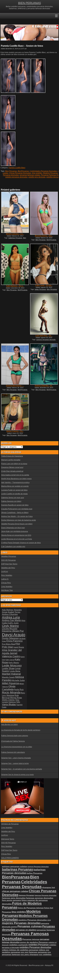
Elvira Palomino (14, 641)
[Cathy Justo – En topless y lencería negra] (44, 264)
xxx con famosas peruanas (34, 952)
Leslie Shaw (8, 668)
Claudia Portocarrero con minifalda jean (16, 509)
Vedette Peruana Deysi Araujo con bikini (17, 524)
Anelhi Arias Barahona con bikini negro (16, 479)
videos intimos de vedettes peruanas (20, 950)
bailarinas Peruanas (15, 238)
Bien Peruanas (11, 171)
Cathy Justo (13, 623)
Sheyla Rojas (16, 697)
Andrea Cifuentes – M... (44, 386)
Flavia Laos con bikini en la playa (14, 464)
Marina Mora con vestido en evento (15, 486)
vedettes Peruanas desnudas (35, 947)
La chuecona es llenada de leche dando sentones (20, 730)
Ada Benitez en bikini (9, 725)
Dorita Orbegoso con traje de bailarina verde (18, 520)
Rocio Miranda (11, 692)
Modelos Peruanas (50, 173)
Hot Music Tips (7, 590)
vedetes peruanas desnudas (16, 177)
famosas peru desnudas (14, 898)
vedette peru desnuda (36, 177)
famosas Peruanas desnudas (45, 895)
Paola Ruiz (19, 689)
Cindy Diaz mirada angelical (12, 471)
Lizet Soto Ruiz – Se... (43, 336)
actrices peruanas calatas (14, 866)
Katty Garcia (10, 660)
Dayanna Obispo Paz (13, 631)
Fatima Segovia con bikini (11, 501)
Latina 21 (5, 579)
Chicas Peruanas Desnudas (20, 173)
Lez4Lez (4, 572)
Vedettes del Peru (8, 568)
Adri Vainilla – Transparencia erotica (15, 483)
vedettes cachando (18, 945)
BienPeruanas (23, 171)
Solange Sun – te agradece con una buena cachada (21, 769)
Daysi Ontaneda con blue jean (13, 528)
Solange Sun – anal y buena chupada (16, 758)
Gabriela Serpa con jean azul (12, 498)
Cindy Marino (10, 625)
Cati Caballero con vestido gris (13, 547)
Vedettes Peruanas (8, 556)
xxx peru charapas (29, 954)
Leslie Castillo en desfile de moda (14, 494)
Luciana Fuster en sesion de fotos (14, 490)
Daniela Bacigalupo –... (15, 386)
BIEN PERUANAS (29, 3)
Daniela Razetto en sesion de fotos (14, 505)
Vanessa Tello (14, 702)
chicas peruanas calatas (15, 891)
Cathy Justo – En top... (44, 285)
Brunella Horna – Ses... (44, 236)
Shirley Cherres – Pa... (15, 431)
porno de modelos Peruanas (34, 942)
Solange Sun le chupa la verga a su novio (17, 775)
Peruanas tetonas (31, 939)
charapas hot (48, 887)
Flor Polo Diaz (11, 645)
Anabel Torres (14, 612)
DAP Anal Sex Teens (9, 564)
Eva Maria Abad (8, 644)
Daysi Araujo (13, 634)
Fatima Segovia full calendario (13, 752)
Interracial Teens (7, 839)
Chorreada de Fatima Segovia (13, 741)
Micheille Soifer (18, 680)
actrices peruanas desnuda (45, 339)
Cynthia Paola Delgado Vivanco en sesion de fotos (21, 543)
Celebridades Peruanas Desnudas (43, 171)
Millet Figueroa (10, 683)
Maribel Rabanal (11, 673)
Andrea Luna (11, 617)
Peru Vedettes (6, 575)
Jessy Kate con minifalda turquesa (14, 531)
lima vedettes (37, 173)
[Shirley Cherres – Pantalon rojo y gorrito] (15, 412)
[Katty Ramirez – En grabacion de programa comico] (15, 264)
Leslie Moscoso (12, 665)
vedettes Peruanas (38, 944)
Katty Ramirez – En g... (15, 286)
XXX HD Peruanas (8, 560)
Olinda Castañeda (8, 688)
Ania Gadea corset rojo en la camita (15, 475)
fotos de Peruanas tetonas (31, 908)
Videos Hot (10, 720)
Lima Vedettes (6, 587)
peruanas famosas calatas (30, 175)
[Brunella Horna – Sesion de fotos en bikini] (44, 213)
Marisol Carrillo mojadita (10, 460)
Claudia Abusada (9, 628)
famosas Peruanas (26, 895)
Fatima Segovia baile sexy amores (14, 736)
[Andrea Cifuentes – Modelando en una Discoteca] (44, 364)
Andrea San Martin (11, 620)
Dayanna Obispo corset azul (12, 467)
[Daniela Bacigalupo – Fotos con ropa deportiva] (15, 364)
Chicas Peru (6, 583)
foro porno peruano (11, 900)
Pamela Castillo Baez (17, 168)
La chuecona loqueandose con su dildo (16, 747)
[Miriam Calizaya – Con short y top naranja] (15, 212)
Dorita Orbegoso (10, 638)
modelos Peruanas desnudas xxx (34, 920)
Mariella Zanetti (8, 677)
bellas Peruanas (40, 289)
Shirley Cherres (8, 700)
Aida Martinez (7, 610)
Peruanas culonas (29, 926)
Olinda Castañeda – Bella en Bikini (14, 513)
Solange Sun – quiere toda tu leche (15, 764)
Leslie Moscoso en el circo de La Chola (16, 539)
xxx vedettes (45, 954)
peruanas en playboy (26, 930)
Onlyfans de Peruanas (10, 824)
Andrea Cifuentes (10, 614)
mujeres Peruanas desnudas (21, 923)
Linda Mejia (15, 671)
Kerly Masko (14, 663)
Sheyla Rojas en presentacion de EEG (16, 535)
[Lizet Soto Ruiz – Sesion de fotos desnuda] (44, 314)
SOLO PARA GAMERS (10, 858)
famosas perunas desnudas (39, 898)
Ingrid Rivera (18, 647)
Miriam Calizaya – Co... (15, 234)
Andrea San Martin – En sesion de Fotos (17, 517)
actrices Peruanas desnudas (38, 866)
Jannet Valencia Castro (11, 655)
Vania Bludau (9, 704)
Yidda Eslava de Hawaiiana (12, 456)
